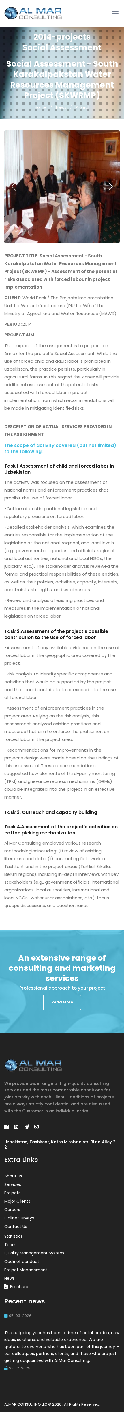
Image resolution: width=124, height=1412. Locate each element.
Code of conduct (21, 1261)
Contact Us (15, 1226)
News (61, 107)
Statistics (13, 1236)
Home (41, 107)
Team (10, 1245)
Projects (12, 1193)
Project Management (25, 1270)
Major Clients (17, 1201)
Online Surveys (19, 1218)
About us (13, 1176)
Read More (62, 1002)
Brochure (19, 1287)
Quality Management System (34, 1253)
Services (12, 1184)
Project (83, 107)
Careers (12, 1210)
